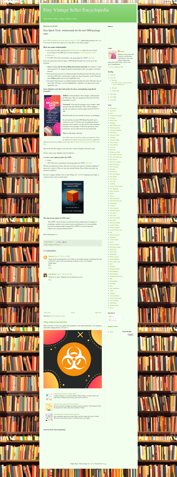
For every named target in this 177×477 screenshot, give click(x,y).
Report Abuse (113, 326)
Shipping (51, 245)
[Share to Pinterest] (65, 242)
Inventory (112, 206)
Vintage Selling (114, 305)
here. (56, 234)
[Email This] (58, 242)
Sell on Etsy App (115, 262)
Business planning (115, 128)
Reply (50, 268)
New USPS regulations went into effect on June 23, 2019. (61, 40)
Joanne (122, 51)
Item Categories (114, 208)
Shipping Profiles (115, 269)
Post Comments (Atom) (58, 316)
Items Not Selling (115, 218)
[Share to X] (62, 242)
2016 (111, 100)
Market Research (114, 235)
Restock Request (114, 259)
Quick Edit (113, 249)
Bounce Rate (113, 120)
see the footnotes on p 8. (88, 53)
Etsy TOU (113, 181)
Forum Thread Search (116, 186)
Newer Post (47, 313)
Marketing (113, 237)
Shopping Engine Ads (116, 276)
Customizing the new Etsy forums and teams (66, 414)
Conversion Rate (114, 140)
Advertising (113, 108)
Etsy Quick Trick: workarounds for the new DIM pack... (122, 83)
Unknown (51, 256)
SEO (111, 264)
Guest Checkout (114, 191)
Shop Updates (114, 274)
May (113, 88)
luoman (92, 464)
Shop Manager (114, 271)
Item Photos (113, 213)
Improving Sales (114, 198)
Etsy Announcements (116, 157)
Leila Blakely (52, 274)
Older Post (98, 313)
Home (73, 313)
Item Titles (113, 215)
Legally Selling (114, 225)
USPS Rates (57, 245)
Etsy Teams (113, 179)
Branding (112, 123)
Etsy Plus (112, 169)
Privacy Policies (114, 245)
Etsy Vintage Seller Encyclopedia (76, 9)
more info (91, 58)
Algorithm (113, 111)
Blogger (104, 464)
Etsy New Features (115, 162)
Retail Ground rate (75, 50)
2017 (111, 97)
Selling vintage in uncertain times (55, 322)
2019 (111, 78)
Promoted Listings (115, 247)
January (114, 91)
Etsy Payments (114, 167)
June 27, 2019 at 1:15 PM (62, 256)
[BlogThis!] (60, 242)
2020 (111, 75)
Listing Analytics (115, 227)
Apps (111, 113)
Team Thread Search (116, 298)
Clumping (113, 137)
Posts (112, 316)
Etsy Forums (113, 159)
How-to (112, 196)
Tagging (112, 293)
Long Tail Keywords (116, 230)
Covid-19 (112, 147)
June (113, 80)
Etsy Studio (113, 176)
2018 (111, 94)
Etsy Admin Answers (116, 155)
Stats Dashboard (114, 288)
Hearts (111, 193)
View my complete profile (115, 67)
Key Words (113, 220)
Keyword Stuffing (115, 223)
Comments (113, 320)
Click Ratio (113, 133)
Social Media (113, 281)
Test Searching (114, 300)
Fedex (52, 55)
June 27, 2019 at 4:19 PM (64, 274)
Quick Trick (113, 252)
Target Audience (114, 296)
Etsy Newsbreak (114, 164)
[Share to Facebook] (63, 242)
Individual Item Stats (116, 201)
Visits (111, 308)
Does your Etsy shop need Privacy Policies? (66, 404)
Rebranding (113, 254)
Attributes (113, 118)
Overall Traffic (114, 240)
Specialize (113, 283)
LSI (111, 232)
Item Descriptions (115, 210)
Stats (111, 286)
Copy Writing (114, 145)
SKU (111, 279)
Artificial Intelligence (116, 116)
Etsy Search (113, 171)
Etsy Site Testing (115, 174)
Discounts (112, 150)
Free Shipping (114, 189)
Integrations (113, 203)
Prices (111, 242)
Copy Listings (114, 142)
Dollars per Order (115, 152)
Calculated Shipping (115, 130)
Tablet (111, 291)
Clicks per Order (114, 135)
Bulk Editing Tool (115, 125)
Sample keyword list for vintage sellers (65, 394)
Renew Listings (114, 257)
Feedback (112, 184)
